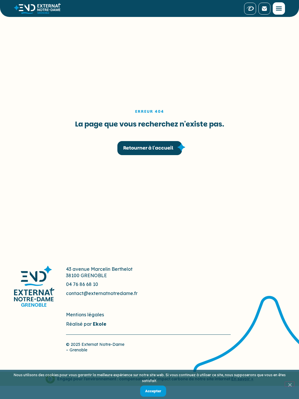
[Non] (290, 384)
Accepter (153, 390)
